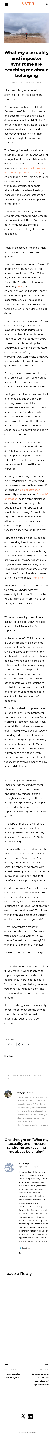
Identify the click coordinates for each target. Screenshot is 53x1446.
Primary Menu (6, 4)
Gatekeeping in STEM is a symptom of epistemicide (40, 1377)
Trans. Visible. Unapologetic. (12, 1374)
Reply (22, 1253)
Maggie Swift (35, 82)
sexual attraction (30, 490)
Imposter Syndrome (20, 1075)
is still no (38, 578)
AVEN (19, 286)
